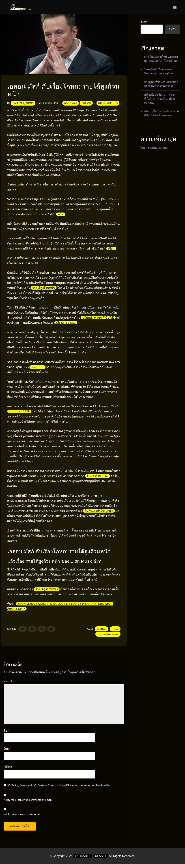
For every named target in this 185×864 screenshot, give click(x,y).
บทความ (86, 103)
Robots (115, 629)
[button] (175, 7)
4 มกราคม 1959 (19, 411)
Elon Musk (101, 629)
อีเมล (7, 748)
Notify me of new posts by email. (22, 814)
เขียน (111, 248)
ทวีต (60, 214)
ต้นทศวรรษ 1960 (97, 476)
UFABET (101, 856)
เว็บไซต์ (8, 766)
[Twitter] (32, 629)
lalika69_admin (23, 103)
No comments (108, 103)
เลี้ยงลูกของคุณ (66, 322)
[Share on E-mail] (51, 629)
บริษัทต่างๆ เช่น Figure (98, 317)
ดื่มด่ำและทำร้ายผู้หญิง (99, 510)
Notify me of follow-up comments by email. (28, 799)
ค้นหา (144, 22)
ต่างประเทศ (70, 103)
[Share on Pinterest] (41, 629)
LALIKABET (83, 856)
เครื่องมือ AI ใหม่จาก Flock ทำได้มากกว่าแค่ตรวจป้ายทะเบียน (159, 98)
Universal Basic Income (108, 634)
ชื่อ (6, 730)
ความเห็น (10, 681)
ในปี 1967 (37, 367)
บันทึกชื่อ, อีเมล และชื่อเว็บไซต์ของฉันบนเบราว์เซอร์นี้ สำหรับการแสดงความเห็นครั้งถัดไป (58, 785)
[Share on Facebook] (22, 629)
